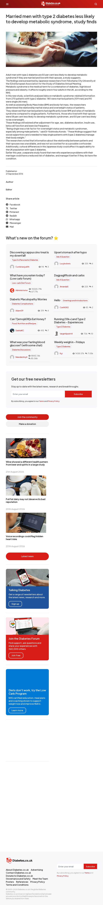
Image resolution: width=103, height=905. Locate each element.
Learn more (17, 710)
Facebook (15, 204)
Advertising (37, 869)
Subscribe (78, 394)
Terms (41, 401)
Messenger (15, 223)
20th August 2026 (15, 509)
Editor (9, 189)
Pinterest (14, 212)
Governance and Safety (18, 878)
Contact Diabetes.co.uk (18, 872)
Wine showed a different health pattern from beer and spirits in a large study (27, 463)
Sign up (15, 603)
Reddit (13, 215)
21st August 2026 (15, 471)
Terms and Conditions (17, 884)
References (22, 881)
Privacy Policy (54, 401)
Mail (12, 226)
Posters (10, 881)
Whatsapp (14, 219)
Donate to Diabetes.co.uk (19, 875)
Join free (16, 655)
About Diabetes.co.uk (17, 869)
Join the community (27, 417)
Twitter (13, 208)
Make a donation (27, 424)
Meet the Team (40, 878)
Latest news (27, 556)
